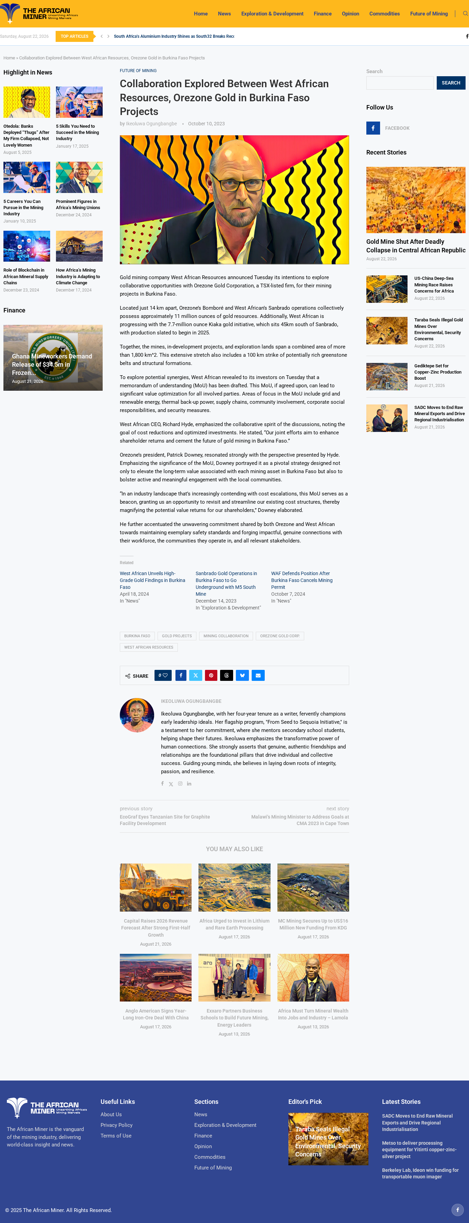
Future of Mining (429, 14)
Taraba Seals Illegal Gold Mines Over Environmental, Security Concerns (438, 329)
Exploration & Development (272, 14)
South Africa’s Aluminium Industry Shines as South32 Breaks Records (177, 36)
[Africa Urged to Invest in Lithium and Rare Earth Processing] (234, 887)
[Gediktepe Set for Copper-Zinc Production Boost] (387, 376)
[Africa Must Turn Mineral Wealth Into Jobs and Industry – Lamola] (313, 978)
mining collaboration (226, 636)
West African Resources (148, 647)
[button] (101, 36)
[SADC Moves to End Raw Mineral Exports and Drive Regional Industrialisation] (387, 418)
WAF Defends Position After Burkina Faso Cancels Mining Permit (302, 580)
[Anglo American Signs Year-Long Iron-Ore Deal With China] (156, 978)
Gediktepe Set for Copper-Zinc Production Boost (437, 372)
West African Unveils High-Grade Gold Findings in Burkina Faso (152, 580)
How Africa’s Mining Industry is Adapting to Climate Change (78, 276)
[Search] (465, 13)
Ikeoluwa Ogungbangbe (151, 123)
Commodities (384, 14)
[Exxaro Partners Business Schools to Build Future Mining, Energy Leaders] (234, 978)
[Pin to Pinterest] (211, 675)
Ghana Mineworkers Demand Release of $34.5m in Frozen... (52, 365)
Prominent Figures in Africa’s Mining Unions (78, 204)
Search (374, 71)
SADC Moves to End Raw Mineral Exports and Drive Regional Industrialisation (439, 413)
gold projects (177, 636)
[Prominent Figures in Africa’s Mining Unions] (79, 177)
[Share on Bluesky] (242, 675)
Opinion (350, 14)
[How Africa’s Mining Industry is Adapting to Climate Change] (79, 246)
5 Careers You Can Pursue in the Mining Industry (23, 207)
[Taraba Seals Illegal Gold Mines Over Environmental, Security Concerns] (387, 330)
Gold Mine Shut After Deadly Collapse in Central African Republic (416, 246)
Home (201, 14)
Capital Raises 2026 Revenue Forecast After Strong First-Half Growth (155, 928)
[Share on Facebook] (180, 675)
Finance (323, 14)
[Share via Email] (258, 675)
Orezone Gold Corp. (280, 636)
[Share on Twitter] (195, 675)
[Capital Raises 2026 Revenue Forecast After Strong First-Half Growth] (156, 887)
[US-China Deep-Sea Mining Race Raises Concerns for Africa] (387, 289)
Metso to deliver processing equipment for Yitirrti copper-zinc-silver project (419, 1149)
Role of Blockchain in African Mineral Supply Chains (25, 276)
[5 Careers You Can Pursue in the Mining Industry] (26, 177)
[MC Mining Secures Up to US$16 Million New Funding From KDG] (313, 887)
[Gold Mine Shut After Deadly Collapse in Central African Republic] (416, 200)
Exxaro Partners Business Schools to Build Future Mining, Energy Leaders (234, 1018)
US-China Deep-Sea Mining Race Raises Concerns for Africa (434, 284)
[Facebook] (467, 36)
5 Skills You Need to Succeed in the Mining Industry (77, 132)
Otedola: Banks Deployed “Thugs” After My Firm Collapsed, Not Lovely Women (26, 136)
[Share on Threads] (226, 675)
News (224, 14)
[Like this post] (165, 675)
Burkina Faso (137, 636)
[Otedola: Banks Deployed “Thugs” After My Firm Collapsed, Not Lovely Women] (26, 102)
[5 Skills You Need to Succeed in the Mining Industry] (79, 102)
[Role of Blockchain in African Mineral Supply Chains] (26, 246)
